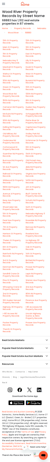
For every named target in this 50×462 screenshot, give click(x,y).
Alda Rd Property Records (34, 168)
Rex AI (4, 383)
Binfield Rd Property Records (35, 261)
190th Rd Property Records (11, 188)
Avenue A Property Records (12, 194)
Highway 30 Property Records (12, 308)
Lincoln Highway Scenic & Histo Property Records (34, 316)
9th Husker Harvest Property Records (12, 301)
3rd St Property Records (10, 261)
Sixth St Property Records (34, 208)
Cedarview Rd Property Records (11, 141)
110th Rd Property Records (11, 81)
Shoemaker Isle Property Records (11, 208)
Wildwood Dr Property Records (13, 181)
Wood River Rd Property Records (11, 94)
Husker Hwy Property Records (35, 108)
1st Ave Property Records (10, 168)
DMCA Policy (19, 446)
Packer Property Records (10, 323)
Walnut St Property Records (12, 74)
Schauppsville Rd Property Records (34, 114)
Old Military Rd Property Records (11, 134)
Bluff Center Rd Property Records (34, 194)
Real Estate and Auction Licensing (18, 411)
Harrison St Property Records (12, 234)
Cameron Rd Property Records (13, 108)
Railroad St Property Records (12, 174)
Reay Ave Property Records (11, 201)
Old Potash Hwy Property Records (34, 161)
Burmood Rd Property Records (13, 161)
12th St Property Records (33, 41)
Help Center (33, 372)
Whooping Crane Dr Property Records (12, 288)
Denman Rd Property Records (13, 268)
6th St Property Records (33, 148)
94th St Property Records (34, 154)
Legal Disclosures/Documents (33, 377)
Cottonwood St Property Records (11, 148)
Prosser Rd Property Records (35, 268)
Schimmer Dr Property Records (36, 141)
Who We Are (7, 372)
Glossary (6, 377)
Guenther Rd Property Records (13, 154)
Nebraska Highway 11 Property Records (35, 214)
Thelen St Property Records (12, 241)
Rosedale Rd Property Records (36, 221)
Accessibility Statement (13, 443)
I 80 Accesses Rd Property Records (34, 308)
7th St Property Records (10, 228)
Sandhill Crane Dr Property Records (11, 274)
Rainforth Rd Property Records (13, 254)
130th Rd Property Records (34, 94)
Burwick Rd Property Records (35, 81)
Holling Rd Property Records (12, 128)
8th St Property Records (33, 101)
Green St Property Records (11, 88)
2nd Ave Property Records (34, 288)
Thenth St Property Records (12, 330)
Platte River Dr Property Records (34, 121)
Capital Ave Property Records (36, 128)
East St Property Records (33, 54)
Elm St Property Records (10, 248)
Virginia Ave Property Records (36, 174)
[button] (3, 4)
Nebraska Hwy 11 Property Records (11, 61)
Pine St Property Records (10, 281)
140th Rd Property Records (34, 181)
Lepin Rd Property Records (34, 274)
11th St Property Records (10, 54)
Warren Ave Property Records (36, 281)
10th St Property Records (33, 88)
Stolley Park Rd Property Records (34, 134)
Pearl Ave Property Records (11, 221)
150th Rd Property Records (11, 101)
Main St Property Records (11, 48)
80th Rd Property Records (34, 294)
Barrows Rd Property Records (35, 228)
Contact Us (20, 372)
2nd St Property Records (10, 294)
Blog (15, 377)
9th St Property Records (33, 48)
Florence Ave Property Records (36, 301)
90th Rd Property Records (11, 121)
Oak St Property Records (33, 248)
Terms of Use (27, 431)
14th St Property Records (33, 254)
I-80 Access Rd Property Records (11, 314)
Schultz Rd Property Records (35, 201)
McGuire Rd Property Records (12, 114)
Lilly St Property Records (33, 61)
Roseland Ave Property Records (34, 234)
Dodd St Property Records (34, 68)
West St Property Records (34, 74)
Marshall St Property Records (12, 68)
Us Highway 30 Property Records (34, 241)
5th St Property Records (10, 214)
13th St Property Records (10, 41)
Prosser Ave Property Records (36, 323)
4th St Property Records (33, 188)
